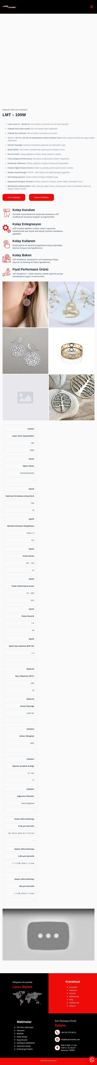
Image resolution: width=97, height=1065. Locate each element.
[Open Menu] (91, 7)
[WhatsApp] (92, 1060)
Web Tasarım (52, 1061)
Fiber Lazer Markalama (19, 110)
